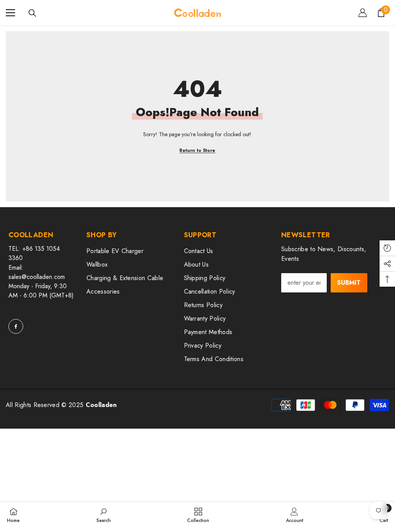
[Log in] (362, 12)
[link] (103, 514)
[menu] (10, 12)
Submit (349, 282)
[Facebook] (15, 326)
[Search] (32, 13)
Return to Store (197, 150)
